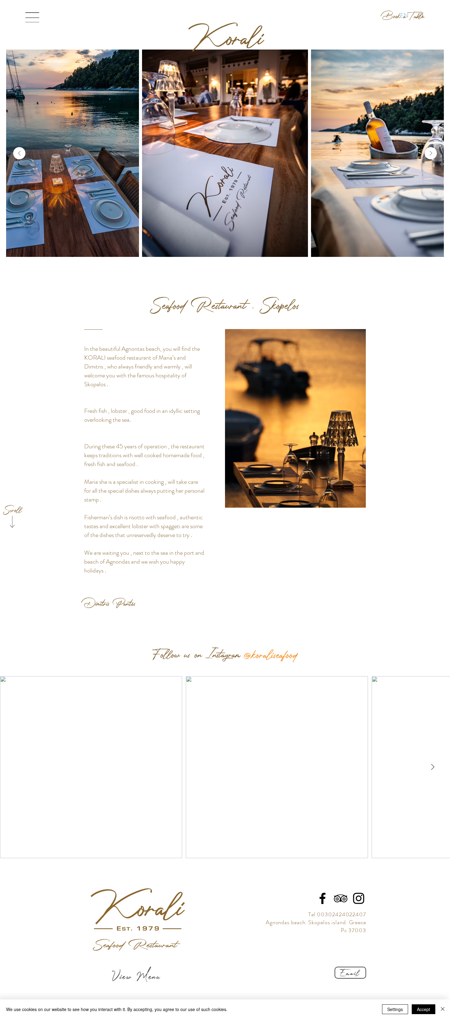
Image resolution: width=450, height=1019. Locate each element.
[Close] (442, 1009)
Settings (395, 1009)
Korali (228, 36)
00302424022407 (341, 914)
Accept (423, 1009)
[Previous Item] (19, 153)
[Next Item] (431, 153)
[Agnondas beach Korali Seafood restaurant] (340, 898)
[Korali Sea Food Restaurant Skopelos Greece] (358, 898)
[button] (32, 17)
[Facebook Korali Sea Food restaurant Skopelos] (322, 898)
